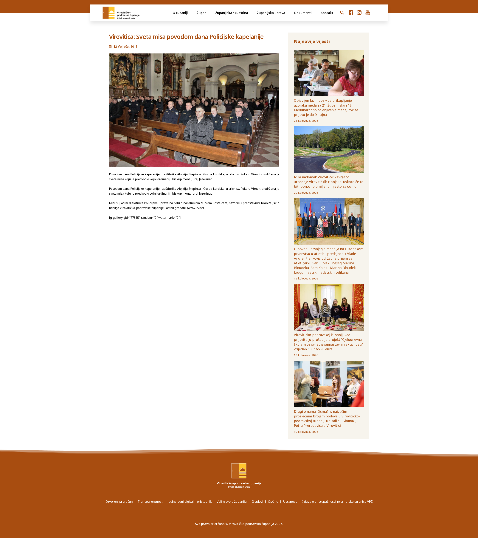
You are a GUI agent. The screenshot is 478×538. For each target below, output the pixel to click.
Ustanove (290, 501)
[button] (342, 12)
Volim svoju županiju (232, 501)
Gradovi (257, 501)
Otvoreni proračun (119, 501)
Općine (273, 501)
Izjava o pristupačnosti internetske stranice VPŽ (337, 501)
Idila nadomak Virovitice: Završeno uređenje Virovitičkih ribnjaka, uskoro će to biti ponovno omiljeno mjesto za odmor (328, 182)
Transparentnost (150, 501)
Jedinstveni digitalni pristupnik (189, 501)
